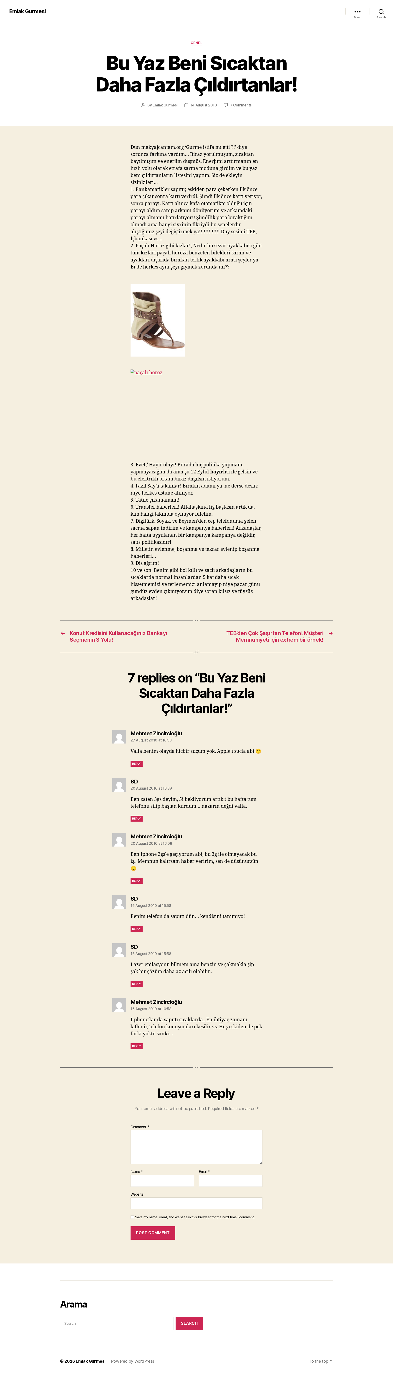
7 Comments (241, 105)
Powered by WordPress (132, 1361)
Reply (136, 763)
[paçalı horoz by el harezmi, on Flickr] (196, 412)
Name (137, 1172)
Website (137, 1194)
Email (204, 1172)
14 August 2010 (204, 105)
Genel (197, 43)
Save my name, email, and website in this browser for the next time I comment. (195, 1217)
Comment (140, 1127)
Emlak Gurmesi (27, 11)
